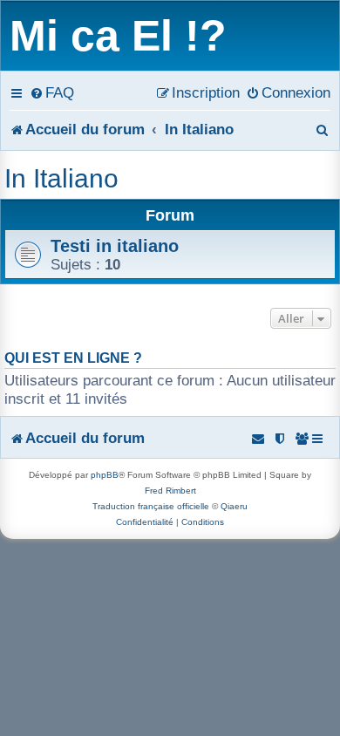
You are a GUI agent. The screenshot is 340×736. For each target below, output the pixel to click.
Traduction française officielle (150, 506)
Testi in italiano (115, 246)
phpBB (105, 475)
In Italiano (61, 178)
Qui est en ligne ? (73, 358)
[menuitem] (52, 92)
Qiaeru (234, 506)
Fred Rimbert (170, 490)
